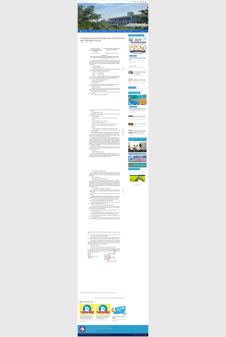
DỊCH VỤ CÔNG (112, 31)
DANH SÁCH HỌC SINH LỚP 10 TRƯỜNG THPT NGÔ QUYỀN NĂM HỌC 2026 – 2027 (137, 109)
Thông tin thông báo (133, 55)
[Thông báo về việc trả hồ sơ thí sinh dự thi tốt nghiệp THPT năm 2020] (103, 304)
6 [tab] (139, 184)
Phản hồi (130, 31)
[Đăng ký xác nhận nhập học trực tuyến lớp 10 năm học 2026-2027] (130, 79)
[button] (137, 147)
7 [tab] (140, 184)
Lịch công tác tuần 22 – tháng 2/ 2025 (135, 90)
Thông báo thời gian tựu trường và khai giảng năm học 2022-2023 (110, 298)
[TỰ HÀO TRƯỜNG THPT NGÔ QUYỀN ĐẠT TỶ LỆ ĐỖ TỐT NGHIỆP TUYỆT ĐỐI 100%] (137, 37)
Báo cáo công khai (132, 66)
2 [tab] (135, 184)
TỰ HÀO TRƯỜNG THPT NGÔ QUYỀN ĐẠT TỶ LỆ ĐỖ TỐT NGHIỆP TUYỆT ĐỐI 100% (137, 58)
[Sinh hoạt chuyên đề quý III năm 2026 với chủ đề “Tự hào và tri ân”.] (130, 115)
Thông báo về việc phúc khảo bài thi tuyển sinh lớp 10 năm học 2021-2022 (87, 317)
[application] (137, 147)
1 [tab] (134, 184)
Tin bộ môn (103, 31)
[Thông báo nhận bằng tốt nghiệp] (118, 304)
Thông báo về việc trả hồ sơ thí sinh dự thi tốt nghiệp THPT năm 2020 (103, 317)
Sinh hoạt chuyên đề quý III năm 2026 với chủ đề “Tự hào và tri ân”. (137, 117)
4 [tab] (137, 184)
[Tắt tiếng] (143, 151)
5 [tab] (138, 184)
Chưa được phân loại (133, 106)
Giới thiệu (85, 31)
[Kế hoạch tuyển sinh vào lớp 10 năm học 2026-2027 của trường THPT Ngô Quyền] (130, 71)
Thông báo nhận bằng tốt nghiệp (118, 317)
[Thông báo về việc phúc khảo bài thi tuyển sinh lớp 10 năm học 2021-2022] (87, 304)
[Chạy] (129, 151)
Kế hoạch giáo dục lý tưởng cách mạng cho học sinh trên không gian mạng (97, 292)
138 (106, 319)
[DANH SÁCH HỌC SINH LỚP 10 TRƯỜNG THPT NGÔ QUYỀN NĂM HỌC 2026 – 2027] (137, 95)
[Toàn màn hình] (145, 151)
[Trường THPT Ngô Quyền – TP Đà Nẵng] (80, 31)
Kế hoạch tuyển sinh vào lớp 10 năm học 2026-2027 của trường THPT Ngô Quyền (139, 72)
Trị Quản (90, 42)
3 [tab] (136, 184)
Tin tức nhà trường (94, 31)
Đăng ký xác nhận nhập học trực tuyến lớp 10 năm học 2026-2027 (137, 80)
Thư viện (119, 31)
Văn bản (125, 31)
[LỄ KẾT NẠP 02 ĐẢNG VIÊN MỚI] (130, 123)
